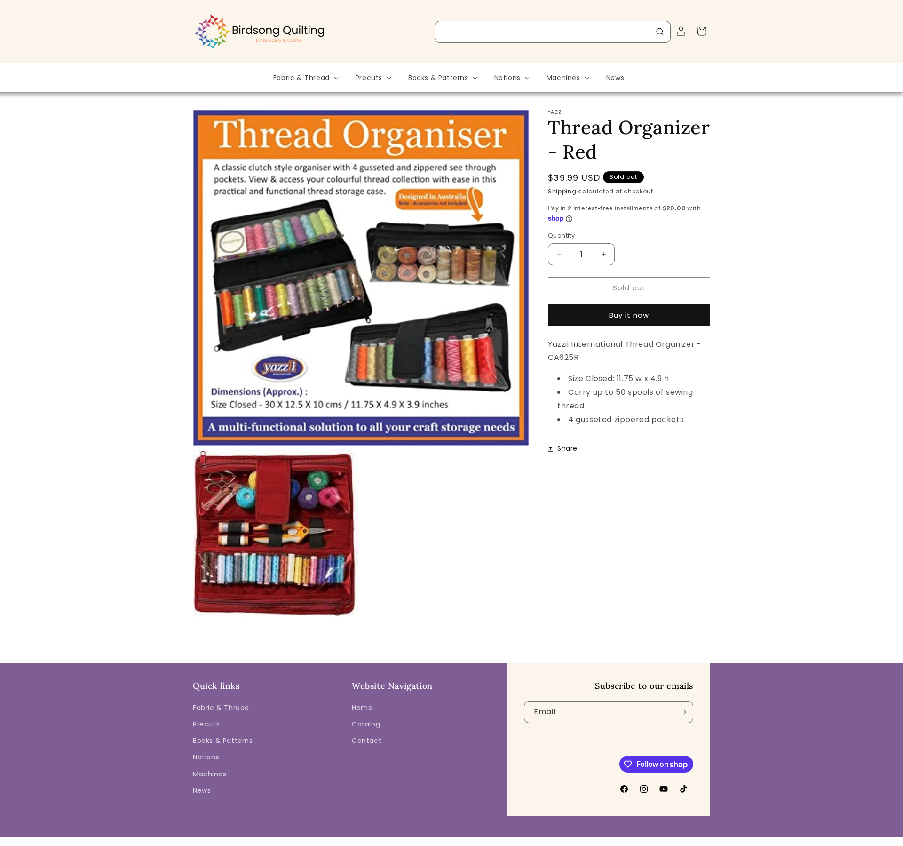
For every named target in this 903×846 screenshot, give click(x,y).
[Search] (660, 31)
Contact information (627, 839)
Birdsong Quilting (295, 839)
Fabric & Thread (221, 707)
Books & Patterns (223, 740)
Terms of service (510, 839)
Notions (206, 757)
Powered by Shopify (351, 839)
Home (362, 707)
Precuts (206, 724)
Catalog (366, 724)
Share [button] (567, 448)
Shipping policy (566, 839)
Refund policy (408, 839)
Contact (366, 740)
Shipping (562, 191)
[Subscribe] (682, 712)
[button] (305, 78)
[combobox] (552, 31)
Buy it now (629, 315)
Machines (210, 774)
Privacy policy (457, 839)
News (202, 790)
